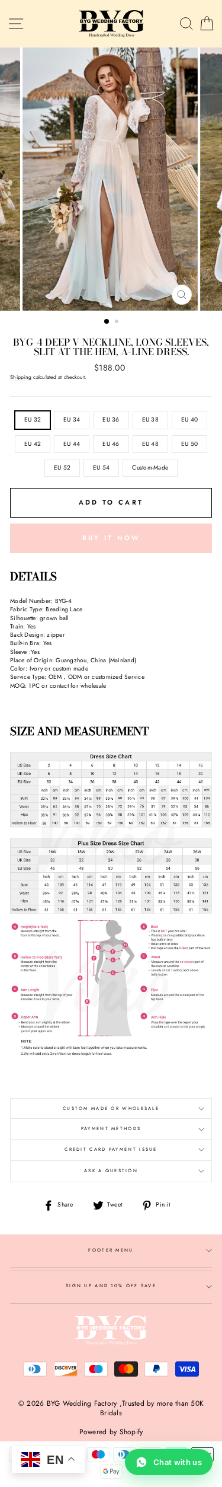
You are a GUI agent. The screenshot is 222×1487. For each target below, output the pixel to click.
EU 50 (189, 443)
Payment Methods (111, 1128)
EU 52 (62, 467)
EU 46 (110, 443)
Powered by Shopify (111, 1432)
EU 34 (71, 419)
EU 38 (150, 419)
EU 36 (110, 419)
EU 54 (101, 467)
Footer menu (110, 1250)
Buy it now (111, 538)
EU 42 (32, 443)
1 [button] (107, 322)
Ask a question (111, 1170)
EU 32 (32, 419)
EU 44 (71, 443)
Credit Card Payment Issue (111, 1149)
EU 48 (150, 443)
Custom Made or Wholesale (111, 1108)
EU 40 (189, 419)
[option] (111, 179)
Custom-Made (150, 467)
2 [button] (118, 323)
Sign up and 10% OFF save (111, 1285)
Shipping (20, 377)
